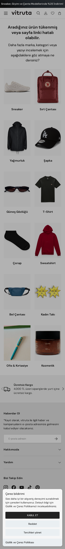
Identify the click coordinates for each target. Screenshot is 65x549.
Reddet (32, 523)
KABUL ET (32, 515)
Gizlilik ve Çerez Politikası (19, 542)
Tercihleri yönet (32, 532)
